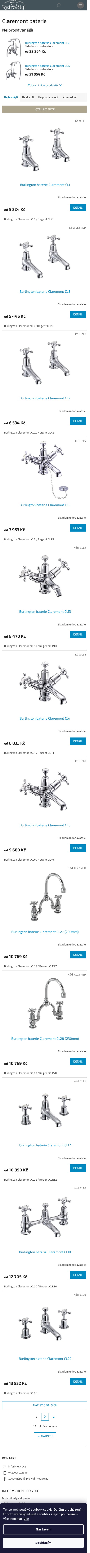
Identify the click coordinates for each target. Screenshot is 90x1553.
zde (26, 1518)
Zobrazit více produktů (43, 85)
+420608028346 (17, 1473)
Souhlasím (43, 1542)
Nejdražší (28, 97)
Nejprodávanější (48, 97)
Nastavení (43, 1529)
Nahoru (47, 1436)
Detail (77, 207)
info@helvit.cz (17, 1467)
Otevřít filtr (45, 109)
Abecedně (69, 97)
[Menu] (80, 5)
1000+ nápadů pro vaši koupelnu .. (29, 1479)
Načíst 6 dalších (45, 1405)
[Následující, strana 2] (45, 1417)
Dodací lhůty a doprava (16, 1498)
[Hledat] (58, 5)
